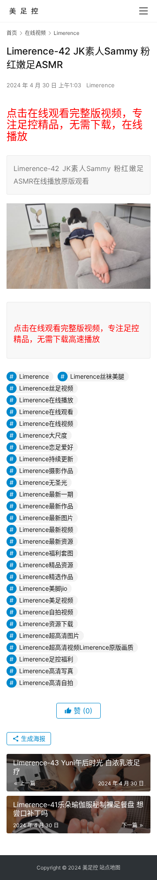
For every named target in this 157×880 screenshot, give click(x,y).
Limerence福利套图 (46, 553)
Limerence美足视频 (46, 600)
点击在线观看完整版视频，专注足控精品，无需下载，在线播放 (75, 125)
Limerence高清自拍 (46, 682)
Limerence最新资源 (46, 541)
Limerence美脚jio (43, 588)
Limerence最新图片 (46, 517)
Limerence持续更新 (46, 458)
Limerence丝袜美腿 (97, 376)
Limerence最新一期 (46, 494)
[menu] (143, 11)
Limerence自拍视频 (46, 612)
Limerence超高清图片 (49, 635)
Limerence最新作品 (46, 506)
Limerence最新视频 (46, 529)
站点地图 (109, 867)
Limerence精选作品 (46, 576)
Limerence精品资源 (46, 564)
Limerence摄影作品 (46, 470)
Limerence (100, 85)
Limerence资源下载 (46, 623)
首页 (12, 33)
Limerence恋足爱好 (46, 447)
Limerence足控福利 (46, 659)
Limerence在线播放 (46, 400)
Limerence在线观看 (46, 411)
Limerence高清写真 (46, 671)
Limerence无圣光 (43, 482)
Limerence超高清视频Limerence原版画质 (76, 647)
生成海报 (32, 738)
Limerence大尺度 (43, 435)
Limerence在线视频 (46, 423)
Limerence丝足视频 (46, 388)
